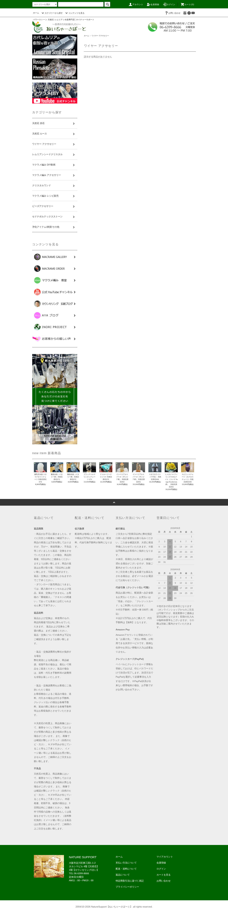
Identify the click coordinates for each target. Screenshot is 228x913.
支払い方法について (126, 862)
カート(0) (189, 4)
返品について (123, 874)
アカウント (137, 4)
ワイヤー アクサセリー (100, 36)
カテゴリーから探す (54, 13)
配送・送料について (126, 868)
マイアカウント (165, 856)
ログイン (171, 4)
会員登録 (155, 4)
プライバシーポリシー (127, 886)
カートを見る (164, 874)
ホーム (36, 13)
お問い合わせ (174, 13)
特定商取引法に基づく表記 (130, 880)
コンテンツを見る (76, 13)
